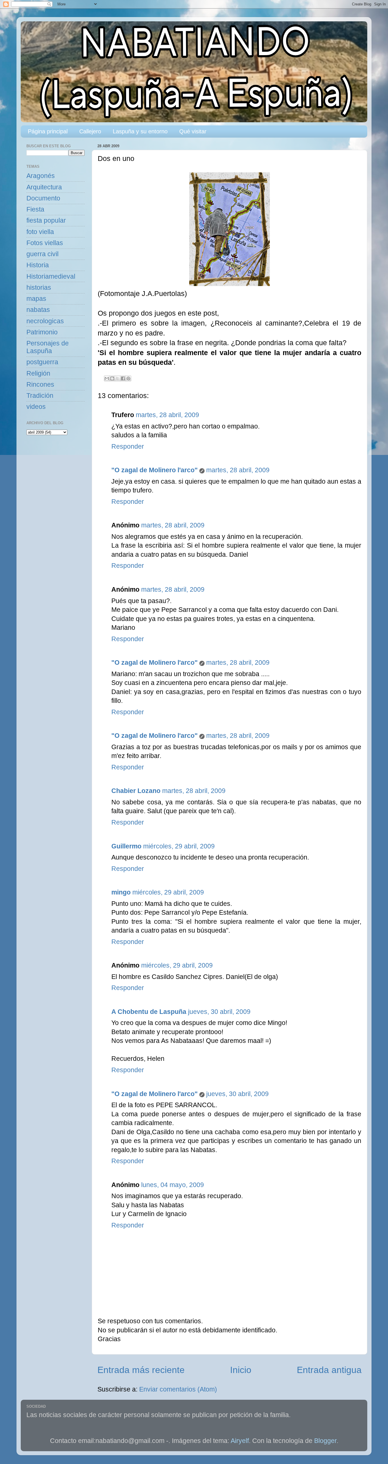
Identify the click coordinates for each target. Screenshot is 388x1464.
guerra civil (42, 254)
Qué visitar (192, 131)
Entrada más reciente (141, 1370)
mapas (36, 298)
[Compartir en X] (117, 378)
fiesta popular (46, 220)
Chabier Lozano (135, 790)
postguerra (42, 362)
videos (36, 406)
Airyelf (240, 1440)
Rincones (40, 384)
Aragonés (40, 175)
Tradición (39, 395)
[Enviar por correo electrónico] (107, 378)
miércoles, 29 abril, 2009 (179, 846)
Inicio (240, 1370)
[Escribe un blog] (112, 378)
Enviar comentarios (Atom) (178, 1389)
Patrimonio (42, 332)
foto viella (40, 231)
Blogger (325, 1440)
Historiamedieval (50, 276)
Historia (37, 265)
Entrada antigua (329, 1370)
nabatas (38, 309)
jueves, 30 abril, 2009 (219, 1011)
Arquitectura (44, 187)
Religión (38, 373)
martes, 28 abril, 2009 (167, 415)
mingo (121, 892)
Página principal (48, 131)
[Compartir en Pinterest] (128, 378)
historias (38, 287)
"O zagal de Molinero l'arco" (154, 470)
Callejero (90, 131)
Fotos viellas (44, 243)
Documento (43, 198)
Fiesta (35, 209)
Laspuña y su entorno (140, 131)
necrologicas (45, 321)
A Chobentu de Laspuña (148, 1011)
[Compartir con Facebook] (123, 378)
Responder (127, 446)
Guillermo (126, 846)
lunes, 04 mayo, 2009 (172, 1184)
